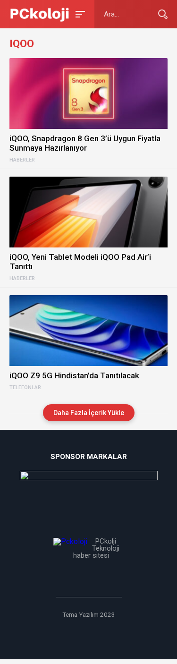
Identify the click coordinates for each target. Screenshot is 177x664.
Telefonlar (25, 388)
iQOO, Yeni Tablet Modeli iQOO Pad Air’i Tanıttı (80, 261)
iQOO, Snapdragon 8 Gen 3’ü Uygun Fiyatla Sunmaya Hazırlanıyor (84, 143)
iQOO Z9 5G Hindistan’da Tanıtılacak (74, 375)
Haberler (22, 160)
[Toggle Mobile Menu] (79, 13)
